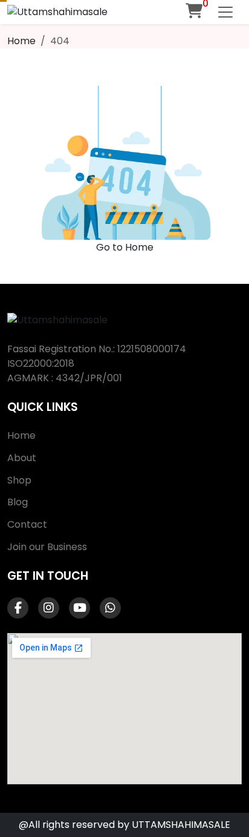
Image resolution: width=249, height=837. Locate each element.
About (21, 458)
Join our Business (47, 547)
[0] (194, 11)
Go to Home (125, 247)
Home (21, 41)
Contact (27, 524)
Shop (19, 480)
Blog (17, 502)
